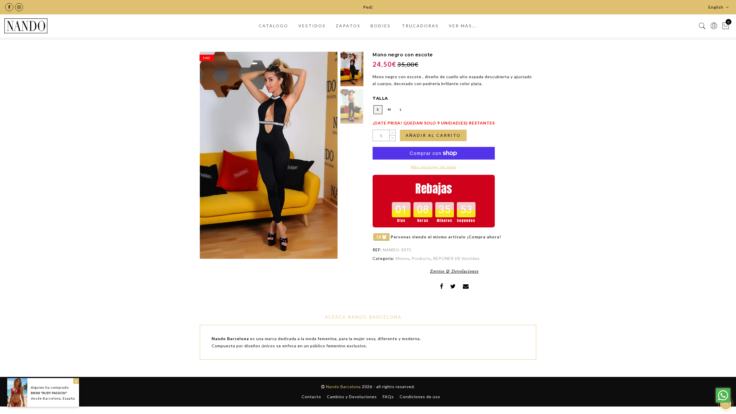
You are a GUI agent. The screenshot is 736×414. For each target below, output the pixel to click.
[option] (269, 155)
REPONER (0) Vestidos (456, 258)
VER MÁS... (463, 25)
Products (421, 258)
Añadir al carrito (433, 135)
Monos (402, 258)
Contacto (311, 396)
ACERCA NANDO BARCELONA (363, 317)
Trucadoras (420, 25)
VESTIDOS (312, 25)
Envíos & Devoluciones (454, 271)
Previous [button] (210, 158)
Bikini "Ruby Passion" (49, 393)
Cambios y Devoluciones (352, 396)
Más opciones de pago (434, 166)
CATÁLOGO (273, 25)
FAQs (388, 396)
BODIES (381, 25)
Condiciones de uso (420, 396)
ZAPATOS (348, 25)
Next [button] (320, 159)
